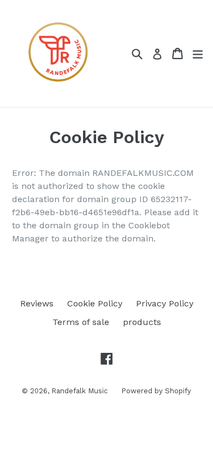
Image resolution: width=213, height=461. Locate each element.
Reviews (37, 303)
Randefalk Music (79, 391)
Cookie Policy (94, 303)
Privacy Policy (164, 303)
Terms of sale (80, 322)
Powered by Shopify (156, 391)
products (142, 322)
